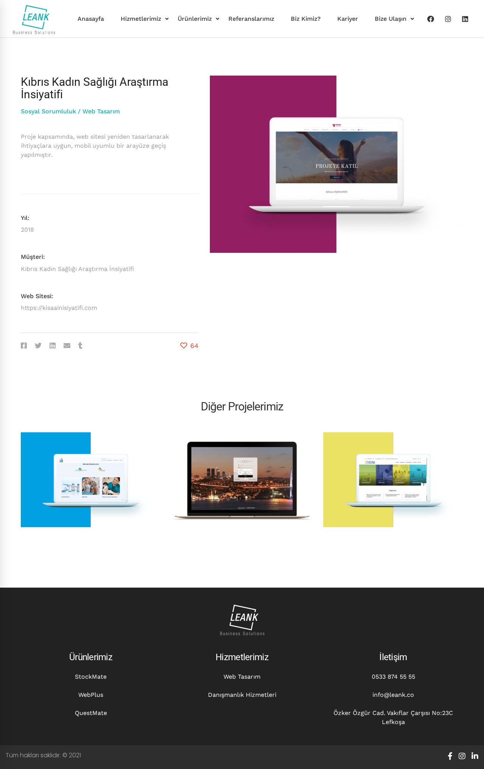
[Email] (66, 345)
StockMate (91, 676)
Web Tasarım (101, 111)
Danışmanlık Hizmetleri (242, 694)
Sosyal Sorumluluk (48, 111)
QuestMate (91, 712)
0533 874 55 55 (393, 676)
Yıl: (25, 217)
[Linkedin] (465, 19)
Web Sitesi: (37, 296)
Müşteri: (33, 256)
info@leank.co (393, 694)
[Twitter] (38, 345)
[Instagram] (448, 19)
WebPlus (90, 694)
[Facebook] (431, 19)
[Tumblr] (80, 345)
